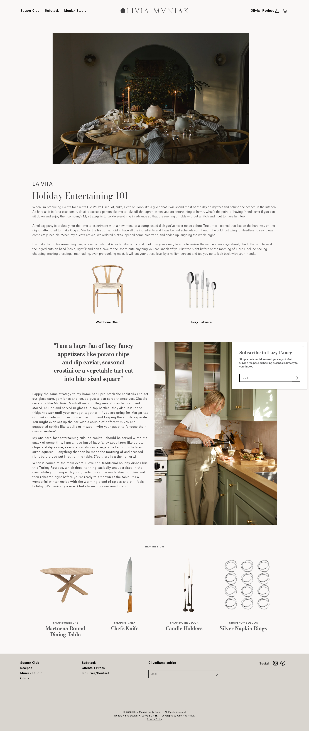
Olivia (255, 10)
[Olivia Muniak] (154, 11)
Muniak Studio (75, 10)
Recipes (268, 10)
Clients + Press (93, 668)
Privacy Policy (154, 719)
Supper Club (30, 10)
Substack (52, 10)
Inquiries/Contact (95, 673)
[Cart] (285, 11)
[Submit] (216, 674)
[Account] (277, 11)
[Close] (303, 346)
